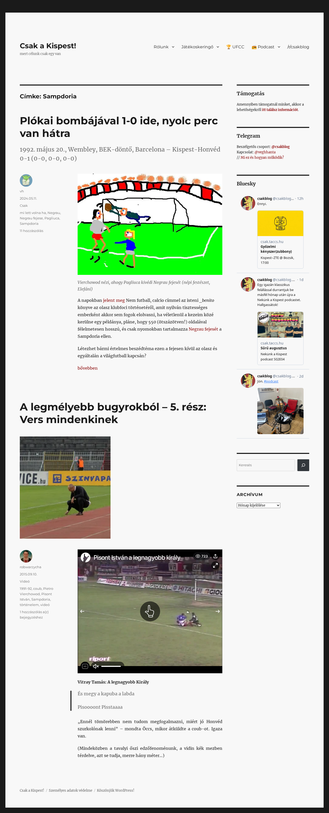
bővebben (88, 368)
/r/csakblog (298, 46)
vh (22, 191)
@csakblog (280, 147)
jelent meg (114, 300)
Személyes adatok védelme (70, 790)
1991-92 (26, 588)
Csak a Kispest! (48, 45)
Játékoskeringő (197, 46)
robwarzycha (30, 567)
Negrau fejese (31, 218)
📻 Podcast (263, 46)
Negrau (54, 213)
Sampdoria (29, 223)
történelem (29, 605)
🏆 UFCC (235, 46)
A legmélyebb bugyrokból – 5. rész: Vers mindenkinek (113, 413)
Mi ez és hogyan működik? (262, 157)
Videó (25, 581)
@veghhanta (265, 152)
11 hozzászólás (31, 231)
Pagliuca (51, 218)
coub (37, 588)
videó (45, 605)
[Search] (303, 465)
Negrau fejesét (203, 329)
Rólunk (161, 46)
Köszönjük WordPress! (115, 790)
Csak (24, 205)
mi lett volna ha (33, 213)
